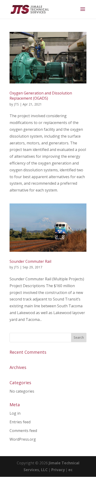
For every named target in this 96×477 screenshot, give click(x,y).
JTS (16, 104)
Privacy (58, 469)
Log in (15, 413)
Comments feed (23, 430)
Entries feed (20, 421)
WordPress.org (23, 439)
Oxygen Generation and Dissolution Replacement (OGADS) (41, 95)
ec (70, 469)
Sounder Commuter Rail (30, 261)
